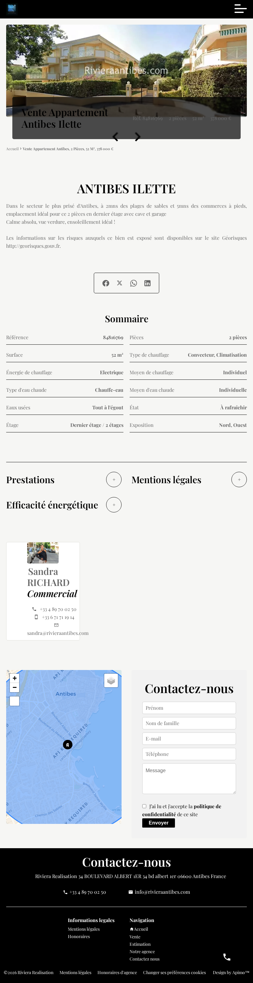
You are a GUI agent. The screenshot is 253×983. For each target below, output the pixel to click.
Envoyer (158, 822)
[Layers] (111, 680)
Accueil (12, 149)
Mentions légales (75, 972)
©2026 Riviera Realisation (28, 972)
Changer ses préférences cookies (174, 972)
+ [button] (15, 678)
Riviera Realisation (56, 876)
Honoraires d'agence (117, 972)
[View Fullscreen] (14, 701)
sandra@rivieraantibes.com (58, 633)
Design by (231, 972)
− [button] (15, 687)
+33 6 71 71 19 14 (58, 617)
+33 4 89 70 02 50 (58, 609)
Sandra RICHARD (48, 576)
